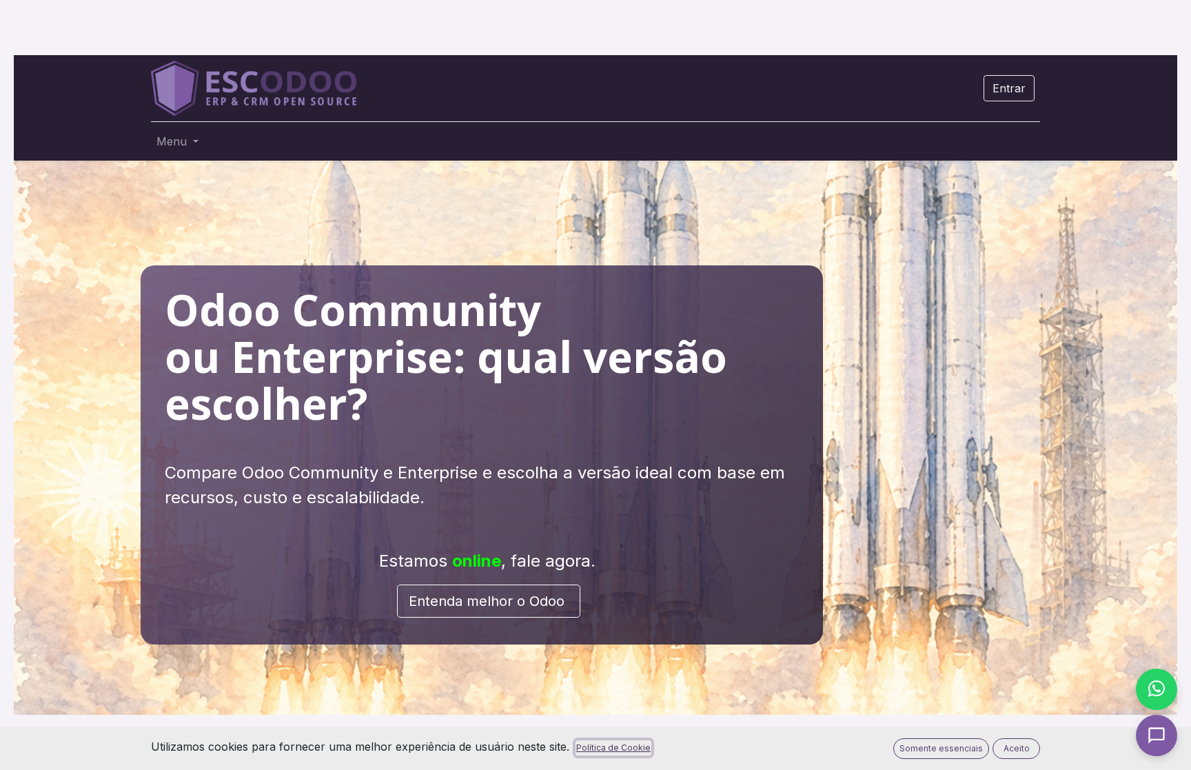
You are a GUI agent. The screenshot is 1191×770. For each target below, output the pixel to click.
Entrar (1009, 88)
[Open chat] (1156, 735)
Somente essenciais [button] (941, 748)
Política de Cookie (613, 747)
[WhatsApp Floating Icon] (1156, 689)
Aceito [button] (1017, 748)
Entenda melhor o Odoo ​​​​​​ (489, 601)
